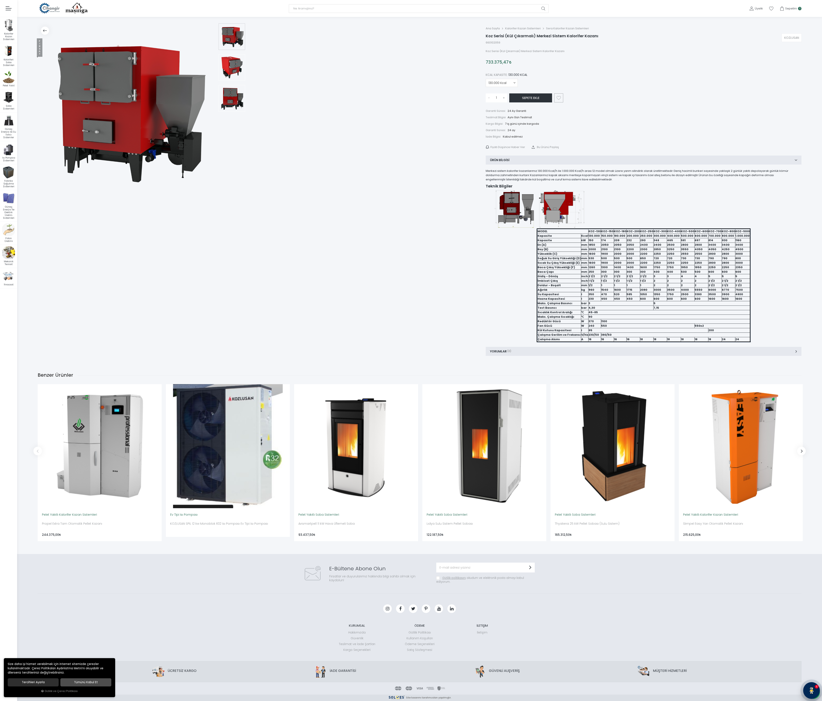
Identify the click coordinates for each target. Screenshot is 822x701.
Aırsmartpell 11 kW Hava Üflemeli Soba (326, 523)
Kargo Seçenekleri (357, 649)
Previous (37, 451)
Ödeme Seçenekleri (420, 644)
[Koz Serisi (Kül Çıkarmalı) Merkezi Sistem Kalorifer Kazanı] (126, 111)
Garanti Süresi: (496, 110)
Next (801, 451)
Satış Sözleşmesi (419, 649)
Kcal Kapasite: (506, 74)
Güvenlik (357, 638)
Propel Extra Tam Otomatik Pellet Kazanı (72, 523)
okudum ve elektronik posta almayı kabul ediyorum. (480, 580)
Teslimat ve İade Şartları (357, 644)
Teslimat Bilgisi (496, 117)
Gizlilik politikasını (454, 578)
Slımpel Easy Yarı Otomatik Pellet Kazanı (713, 523)
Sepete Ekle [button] (530, 97)
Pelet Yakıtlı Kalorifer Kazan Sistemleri (69, 514)
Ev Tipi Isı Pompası (184, 514)
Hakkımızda (357, 632)
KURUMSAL (357, 625)
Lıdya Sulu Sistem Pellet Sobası (450, 523)
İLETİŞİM (482, 625)
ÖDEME (419, 625)
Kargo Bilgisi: (494, 123)
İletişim (482, 632)
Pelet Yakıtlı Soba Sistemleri (318, 514)
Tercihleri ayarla (33, 682)
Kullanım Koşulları (420, 638)
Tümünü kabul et (86, 682)
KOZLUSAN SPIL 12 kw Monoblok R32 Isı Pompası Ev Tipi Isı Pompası (219, 523)
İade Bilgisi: (493, 136)
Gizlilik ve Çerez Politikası (61, 691)
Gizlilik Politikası (419, 632)
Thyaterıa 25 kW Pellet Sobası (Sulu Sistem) (587, 523)
